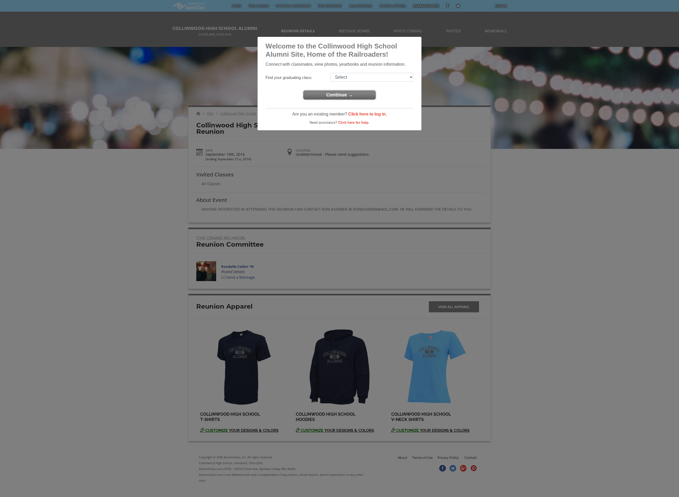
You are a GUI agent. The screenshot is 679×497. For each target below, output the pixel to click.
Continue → (339, 94)
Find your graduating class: (288, 77)
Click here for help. (353, 123)
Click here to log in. (367, 114)
